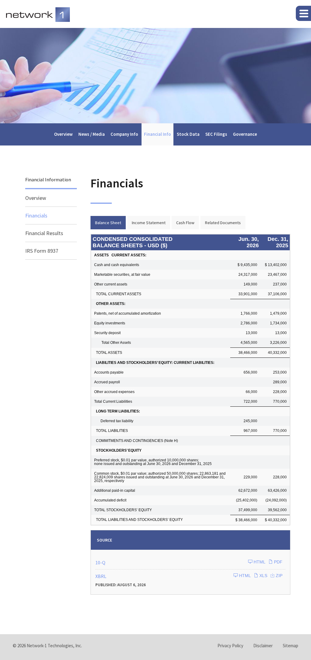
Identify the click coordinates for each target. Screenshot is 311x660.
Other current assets (110, 284)
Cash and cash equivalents (116, 265)
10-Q (100, 562)
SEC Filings (216, 134)
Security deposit (107, 333)
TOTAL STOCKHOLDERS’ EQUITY (123, 510)
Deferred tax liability (113, 421)
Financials (36, 215)
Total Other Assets (112, 342)
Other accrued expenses (114, 392)
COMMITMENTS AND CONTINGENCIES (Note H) (136, 441)
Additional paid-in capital (114, 490)
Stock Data (188, 134)
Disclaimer (263, 645)
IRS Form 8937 (41, 250)
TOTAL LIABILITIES (111, 431)
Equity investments (109, 323)
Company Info (124, 134)
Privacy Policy (230, 645)
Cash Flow (185, 222)
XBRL (100, 576)
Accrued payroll (107, 382)
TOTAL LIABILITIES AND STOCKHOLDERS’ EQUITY (138, 520)
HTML (258, 561)
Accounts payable (109, 372)
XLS (262, 575)
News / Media (91, 134)
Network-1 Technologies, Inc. (54, 645)
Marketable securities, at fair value (122, 274)
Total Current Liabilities (113, 401)
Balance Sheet (108, 222)
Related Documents (223, 222)
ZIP (278, 575)
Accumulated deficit (110, 500)
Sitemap (290, 645)
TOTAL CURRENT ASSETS (117, 294)
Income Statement (149, 222)
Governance (245, 134)
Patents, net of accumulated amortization (127, 313)
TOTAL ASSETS (108, 352)
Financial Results (44, 233)
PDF (277, 561)
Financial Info (157, 134)
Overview (63, 134)
